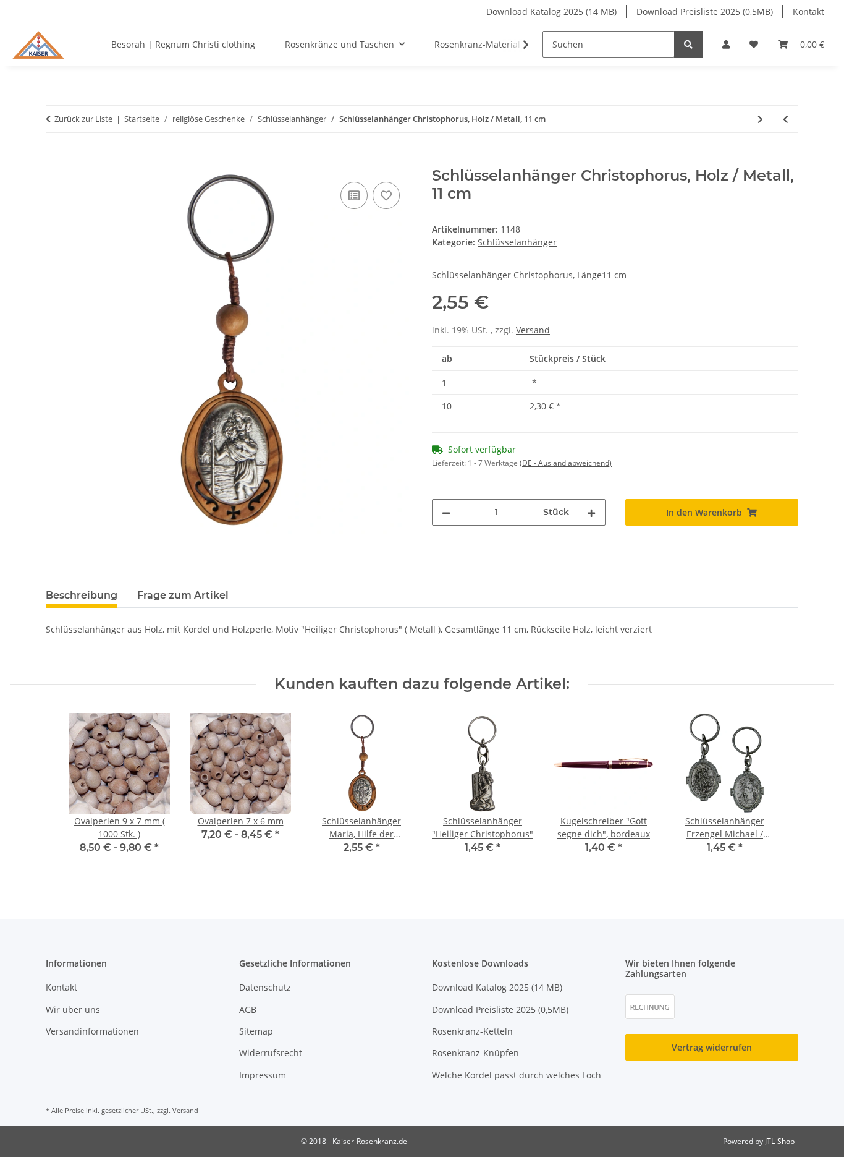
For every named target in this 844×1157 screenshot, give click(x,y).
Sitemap (256, 1031)
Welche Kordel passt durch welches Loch (516, 1075)
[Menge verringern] (446, 512)
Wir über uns (73, 1009)
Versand (533, 330)
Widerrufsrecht (270, 1053)
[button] (726, 44)
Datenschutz (265, 987)
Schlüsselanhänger (517, 242)
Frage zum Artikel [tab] (183, 595)
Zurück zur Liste (83, 118)
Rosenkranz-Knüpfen (475, 1053)
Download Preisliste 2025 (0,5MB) (704, 11)
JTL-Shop (780, 1141)
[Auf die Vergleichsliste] (354, 195)
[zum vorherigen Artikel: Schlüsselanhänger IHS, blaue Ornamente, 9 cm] (785, 119)
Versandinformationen (92, 1031)
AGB (247, 1009)
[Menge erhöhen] (591, 512)
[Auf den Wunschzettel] (386, 195)
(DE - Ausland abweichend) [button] (566, 463)
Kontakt (808, 11)
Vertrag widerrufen (712, 1047)
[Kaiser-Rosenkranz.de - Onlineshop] (38, 44)
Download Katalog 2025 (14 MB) (551, 11)
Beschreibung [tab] (81, 595)
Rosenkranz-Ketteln (472, 1031)
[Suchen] (688, 44)
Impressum (262, 1075)
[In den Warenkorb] (55, 160)
